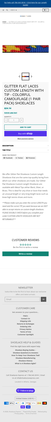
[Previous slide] (19, 76)
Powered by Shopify (29, 412)
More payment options (26, 139)
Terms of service (31, 413)
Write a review (25, 254)
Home (4, 22)
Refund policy (42, 412)
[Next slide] (31, 76)
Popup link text (10, 113)
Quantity (7, 117)
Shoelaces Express (15, 412)
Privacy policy (19, 413)
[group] (25, 76)
